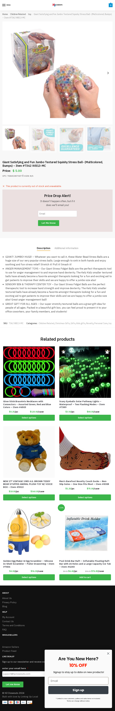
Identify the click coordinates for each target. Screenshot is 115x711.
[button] (108, 73)
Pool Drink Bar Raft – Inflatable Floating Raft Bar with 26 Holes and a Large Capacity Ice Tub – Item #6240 (85, 563)
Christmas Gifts (62, 323)
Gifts (73, 323)
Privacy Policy (9, 602)
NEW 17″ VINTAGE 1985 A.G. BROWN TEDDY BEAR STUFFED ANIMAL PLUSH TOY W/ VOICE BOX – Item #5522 (28, 484)
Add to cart (85, 577)
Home (5, 14)
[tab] (43, 246)
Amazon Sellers (10, 646)
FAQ (4, 629)
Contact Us (8, 621)
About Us (7, 598)
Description (43, 248)
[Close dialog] (108, 653)
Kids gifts (80, 323)
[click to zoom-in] (57, 72)
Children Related (18, 14)
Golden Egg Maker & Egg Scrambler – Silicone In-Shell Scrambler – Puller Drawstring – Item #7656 (28, 563)
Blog (4, 606)
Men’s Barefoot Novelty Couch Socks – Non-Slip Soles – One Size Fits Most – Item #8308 (84, 483)
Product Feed (9, 651)
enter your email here (15, 668)
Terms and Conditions (13, 625)
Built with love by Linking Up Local (20, 696)
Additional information (66, 248)
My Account (8, 617)
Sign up (78, 690)
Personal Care (101, 323)
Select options (29, 417)
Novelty (89, 323)
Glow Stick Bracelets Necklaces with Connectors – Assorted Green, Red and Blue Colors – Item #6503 (27, 404)
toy (29, 14)
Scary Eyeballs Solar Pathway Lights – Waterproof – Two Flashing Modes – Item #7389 (82, 404)
